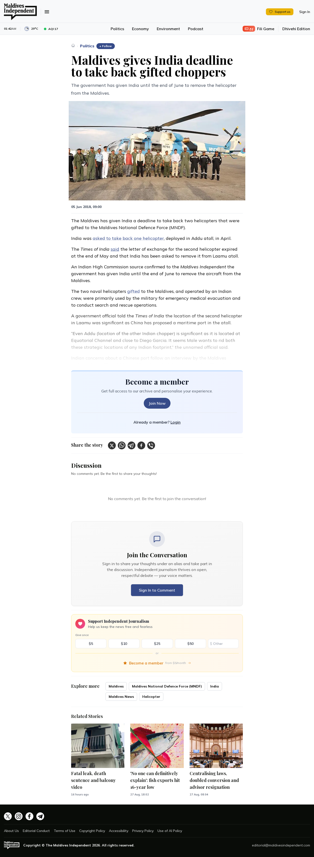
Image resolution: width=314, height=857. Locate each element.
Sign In (304, 12)
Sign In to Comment (157, 590)
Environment (168, 28)
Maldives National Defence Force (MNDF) (167, 686)
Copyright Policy (92, 831)
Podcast (195, 28)
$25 (157, 643)
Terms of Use (64, 831)
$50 (190, 643)
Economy (140, 28)
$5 (91, 643)
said (115, 249)
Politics (117, 28)
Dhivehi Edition (296, 28)
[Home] (73, 45)
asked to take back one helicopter (128, 238)
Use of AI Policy (169, 831)
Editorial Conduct (36, 831)
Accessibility (118, 831)
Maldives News (121, 696)
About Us (11, 831)
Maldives (116, 686)
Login (175, 422)
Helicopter (151, 696)
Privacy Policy (143, 831)
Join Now (157, 403)
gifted (133, 291)
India (214, 686)
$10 (124, 643)
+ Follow (105, 46)
